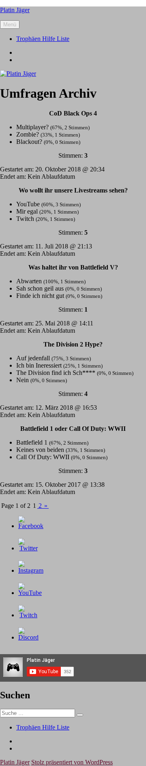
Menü (9, 24)
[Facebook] (30, 525)
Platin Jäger (15, 9)
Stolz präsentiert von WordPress (72, 762)
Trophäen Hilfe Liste (42, 38)
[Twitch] (28, 615)
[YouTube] (30, 592)
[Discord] (28, 637)
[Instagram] (30, 570)
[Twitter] (28, 548)
